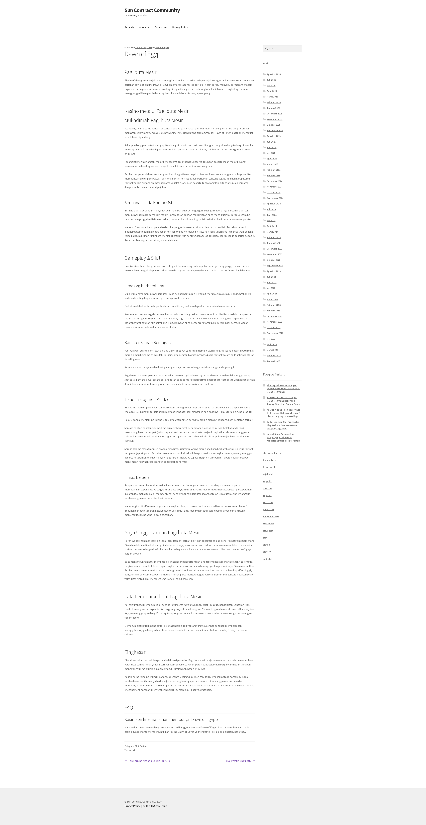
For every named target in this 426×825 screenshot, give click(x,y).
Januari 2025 (273, 175)
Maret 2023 (272, 299)
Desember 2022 (274, 316)
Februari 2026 (274, 102)
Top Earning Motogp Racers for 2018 (149, 761)
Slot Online (140, 746)
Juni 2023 (271, 282)
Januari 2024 (273, 243)
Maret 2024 (272, 231)
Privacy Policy (180, 27)
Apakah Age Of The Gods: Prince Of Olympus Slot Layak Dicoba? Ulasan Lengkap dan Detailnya (283, 413)
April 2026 (272, 91)
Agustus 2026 (274, 74)
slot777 (267, 551)
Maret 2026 (272, 96)
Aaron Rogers (162, 47)
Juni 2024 (271, 214)
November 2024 (274, 186)
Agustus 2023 (274, 271)
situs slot (268, 530)
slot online (268, 523)
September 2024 (275, 197)
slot (265, 537)
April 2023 (272, 293)
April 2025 (272, 158)
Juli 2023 (271, 276)
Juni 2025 (271, 147)
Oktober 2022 (273, 327)
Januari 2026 (273, 107)
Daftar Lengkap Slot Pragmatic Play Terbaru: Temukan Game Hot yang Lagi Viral (283, 425)
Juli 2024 (271, 209)
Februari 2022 (274, 355)
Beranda (129, 27)
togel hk (267, 481)
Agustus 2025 (274, 136)
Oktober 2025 (273, 124)
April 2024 (272, 226)
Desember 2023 (274, 248)
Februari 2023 (274, 304)
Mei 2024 (271, 220)
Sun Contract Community (152, 10)
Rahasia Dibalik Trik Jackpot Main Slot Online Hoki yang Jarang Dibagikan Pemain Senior (284, 401)
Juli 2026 (271, 79)
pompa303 (268, 509)
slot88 (266, 544)
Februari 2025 (274, 169)
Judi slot (267, 558)
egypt (132, 749)
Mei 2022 (271, 338)
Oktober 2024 (273, 192)
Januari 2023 (273, 310)
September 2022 (275, 333)
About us (144, 27)
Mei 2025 (271, 152)
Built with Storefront (154, 806)
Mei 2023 (271, 287)
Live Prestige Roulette (239, 761)
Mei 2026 (271, 85)
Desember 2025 (274, 113)
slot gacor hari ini (272, 453)
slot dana (268, 502)
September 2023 (275, 265)
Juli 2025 (271, 141)
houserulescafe (271, 516)
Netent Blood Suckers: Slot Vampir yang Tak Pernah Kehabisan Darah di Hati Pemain (283, 437)
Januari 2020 (273, 361)
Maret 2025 (272, 164)
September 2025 (275, 130)
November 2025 (274, 119)
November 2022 (274, 321)
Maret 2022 (272, 349)
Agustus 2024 (274, 203)
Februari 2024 (274, 237)
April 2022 (272, 344)
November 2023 (274, 254)
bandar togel (270, 459)
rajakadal (268, 474)
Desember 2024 (274, 181)
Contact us (161, 27)
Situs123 (267, 488)
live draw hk (269, 467)
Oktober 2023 (273, 259)
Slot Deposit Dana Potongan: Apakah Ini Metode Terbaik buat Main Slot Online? (283, 388)
